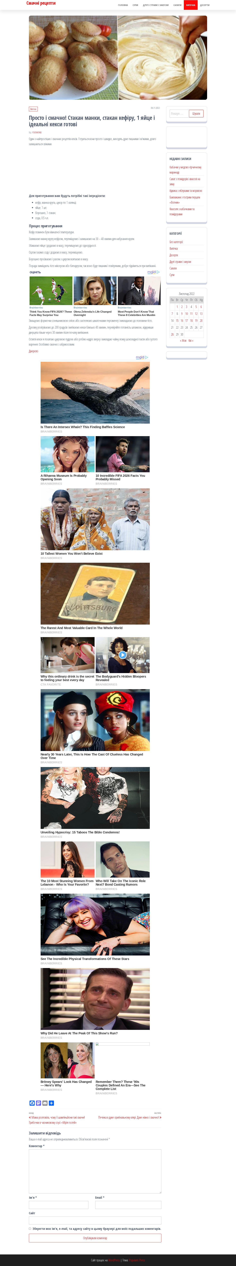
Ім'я (33, 1197)
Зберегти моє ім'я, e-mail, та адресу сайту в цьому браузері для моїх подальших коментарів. (97, 1228)
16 (182, 320)
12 (196, 313)
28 (172, 334)
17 (186, 320)
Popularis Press (137, 1260)
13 (201, 313)
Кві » (190, 340)
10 (186, 313)
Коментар (36, 1146)
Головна (123, 5)
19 (196, 320)
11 (191, 313)
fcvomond (37, 132)
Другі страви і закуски (156, 5)
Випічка (190, 5)
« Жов (183, 340)
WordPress (114, 1260)
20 (201, 320)
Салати (177, 5)
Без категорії (176, 242)
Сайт (32, 1213)
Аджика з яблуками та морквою (186, 190)
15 (177, 320)
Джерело (33, 351)
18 (191, 320)
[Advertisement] (95, 170)
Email (99, 1197)
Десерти (205, 5)
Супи (135, 5)
